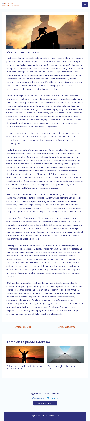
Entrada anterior (21, 326)
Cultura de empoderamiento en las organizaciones (24, 367)
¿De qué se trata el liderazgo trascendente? (61, 367)
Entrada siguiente (68, 326)
